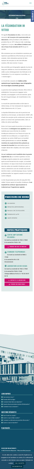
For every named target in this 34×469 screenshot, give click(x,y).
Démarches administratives (15, 207)
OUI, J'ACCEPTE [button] (19, 463)
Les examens (11, 203)
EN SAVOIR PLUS (17, 466)
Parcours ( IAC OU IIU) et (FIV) (15, 210)
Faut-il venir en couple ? (9, 415)
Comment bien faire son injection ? (12, 402)
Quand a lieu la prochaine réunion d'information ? (16, 404)
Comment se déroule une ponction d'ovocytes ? (16, 420)
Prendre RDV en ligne (9, 399)
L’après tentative (12, 218)
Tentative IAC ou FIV (13, 214)
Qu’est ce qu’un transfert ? (10, 422)
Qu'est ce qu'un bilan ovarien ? (11, 418)
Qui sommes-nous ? (8, 397)
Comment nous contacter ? (10, 406)
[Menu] (30, 3)
